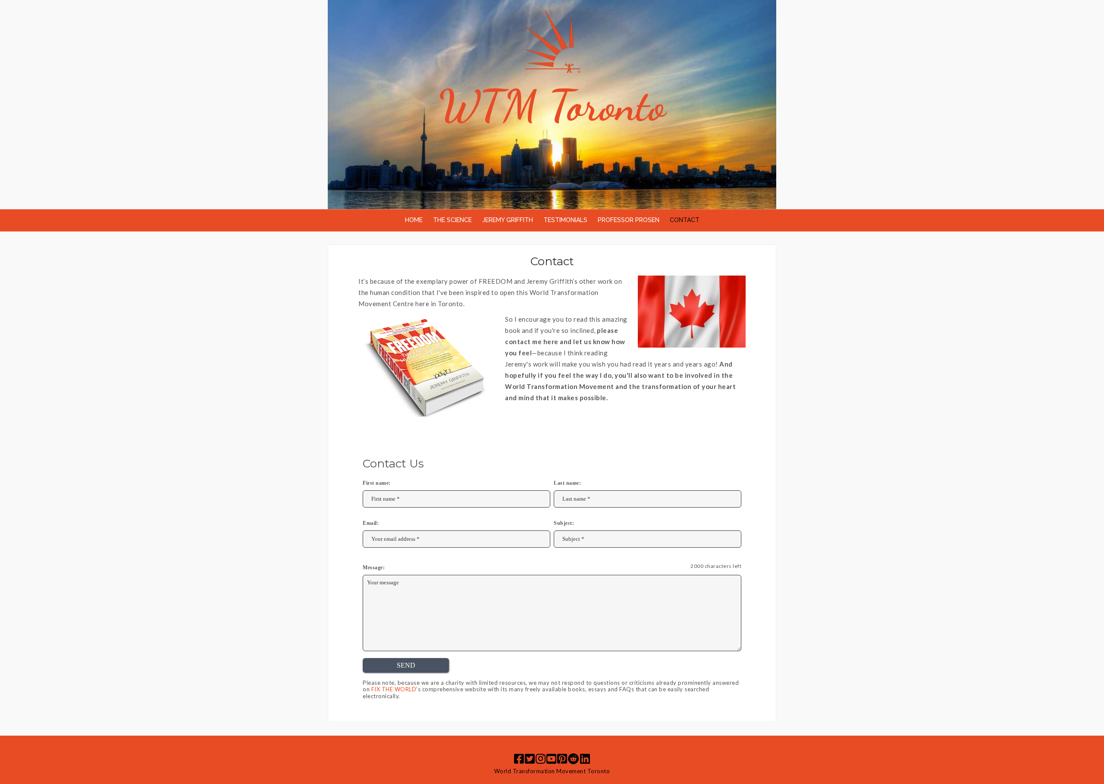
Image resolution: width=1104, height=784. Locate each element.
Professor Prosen (628, 219)
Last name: (567, 483)
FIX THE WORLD (394, 689)
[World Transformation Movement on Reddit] (573, 758)
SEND (406, 665)
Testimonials (565, 219)
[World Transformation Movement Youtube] (551, 758)
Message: (374, 567)
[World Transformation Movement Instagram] (541, 758)
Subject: (564, 523)
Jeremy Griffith (507, 219)
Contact (684, 219)
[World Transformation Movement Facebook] (519, 758)
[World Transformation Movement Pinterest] (562, 758)
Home (414, 219)
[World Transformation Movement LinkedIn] (585, 758)
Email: (371, 523)
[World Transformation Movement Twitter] (530, 758)
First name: (377, 483)
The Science (452, 219)
